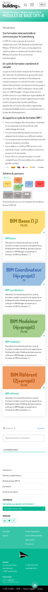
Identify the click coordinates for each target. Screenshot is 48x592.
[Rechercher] (25, 5)
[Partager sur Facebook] (14, 521)
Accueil (6, 12)
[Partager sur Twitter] (9, 521)
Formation (15, 12)
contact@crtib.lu (31, 568)
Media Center (30, 540)
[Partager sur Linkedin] (5, 521)
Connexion (41, 428)
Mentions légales (29, 589)
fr (42, 5)
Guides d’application (32, 531)
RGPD (18, 589)
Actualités (6, 531)
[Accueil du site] (11, 4)
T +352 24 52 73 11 (31, 565)
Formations (29, 544)
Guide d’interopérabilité (33, 535)
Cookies (40, 589)
